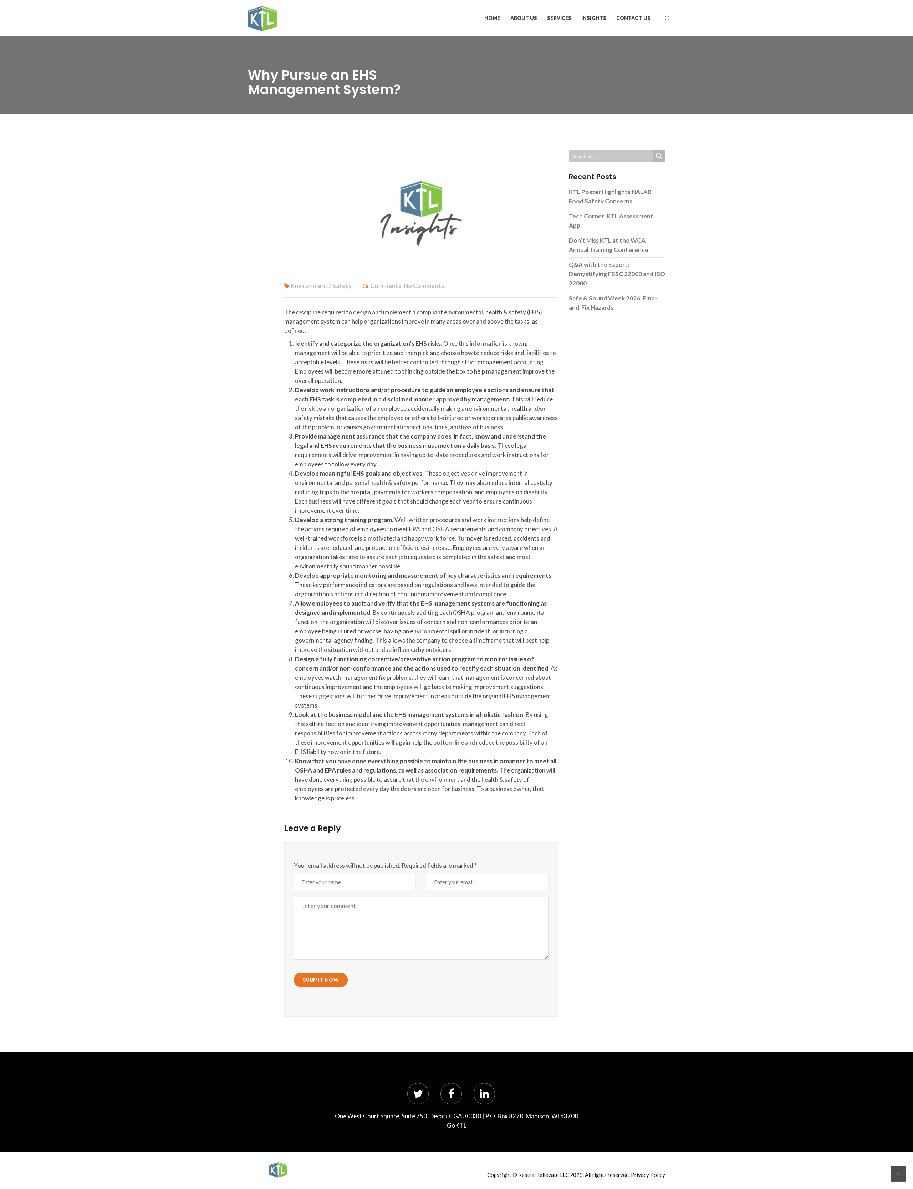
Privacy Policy (648, 1175)
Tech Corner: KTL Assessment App (611, 220)
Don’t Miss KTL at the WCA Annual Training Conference (608, 245)
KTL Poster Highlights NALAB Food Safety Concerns (610, 196)
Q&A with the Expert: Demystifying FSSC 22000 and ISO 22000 (617, 274)
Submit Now (321, 980)
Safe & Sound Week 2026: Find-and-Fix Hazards (613, 302)
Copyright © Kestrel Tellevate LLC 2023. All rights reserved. (558, 1175)
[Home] (278, 1170)
